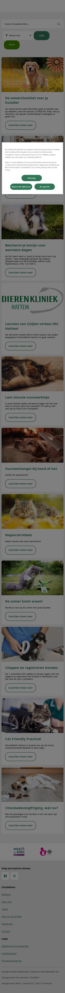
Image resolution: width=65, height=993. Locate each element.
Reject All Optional (21, 186)
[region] (32, 168)
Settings (32, 178)
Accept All (45, 186)
